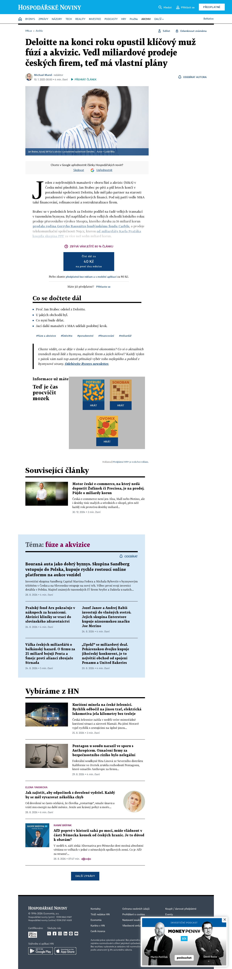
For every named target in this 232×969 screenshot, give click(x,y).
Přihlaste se (103, 286)
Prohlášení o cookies (133, 914)
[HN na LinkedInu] (65, 933)
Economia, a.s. (51, 913)
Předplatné (211, 7)
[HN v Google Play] (40, 951)
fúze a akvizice (67, 545)
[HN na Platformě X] (49, 933)
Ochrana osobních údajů (136, 909)
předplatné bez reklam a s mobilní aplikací (91, 276)
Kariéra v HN (98, 925)
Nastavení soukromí (133, 920)
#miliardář (125, 335)
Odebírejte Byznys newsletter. (87, 364)
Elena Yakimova (36, 787)
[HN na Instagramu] (60, 933)
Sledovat (78, 170)
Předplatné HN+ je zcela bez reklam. (131, 461)
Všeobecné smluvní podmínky (138, 925)
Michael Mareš (43, 74)
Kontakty (96, 909)
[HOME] (20, 19)
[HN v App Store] (65, 951)
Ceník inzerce (98, 931)
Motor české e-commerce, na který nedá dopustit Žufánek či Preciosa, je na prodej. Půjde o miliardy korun (108, 489)
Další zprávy (85, 875)
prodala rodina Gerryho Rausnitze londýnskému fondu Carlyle (81, 226)
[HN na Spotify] (71, 933)
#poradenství (85, 335)
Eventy (169, 914)
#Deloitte (66, 335)
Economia (96, 920)
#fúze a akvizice (46, 335)
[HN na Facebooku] (54, 933)
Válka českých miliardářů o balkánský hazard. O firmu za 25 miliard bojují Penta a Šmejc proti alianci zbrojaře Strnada (50, 653)
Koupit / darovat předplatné (180, 909)
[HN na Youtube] (76, 933)
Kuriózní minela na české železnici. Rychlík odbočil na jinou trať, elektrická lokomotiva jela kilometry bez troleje (106, 709)
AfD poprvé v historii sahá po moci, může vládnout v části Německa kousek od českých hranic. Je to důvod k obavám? (99, 835)
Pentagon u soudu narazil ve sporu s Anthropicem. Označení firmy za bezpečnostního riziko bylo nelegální (103, 751)
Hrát (93, 405)
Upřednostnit (104, 170)
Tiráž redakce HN (100, 914)
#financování (106, 335)
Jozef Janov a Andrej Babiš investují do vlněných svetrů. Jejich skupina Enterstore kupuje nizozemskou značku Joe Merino (106, 617)
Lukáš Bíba (109, 152)
